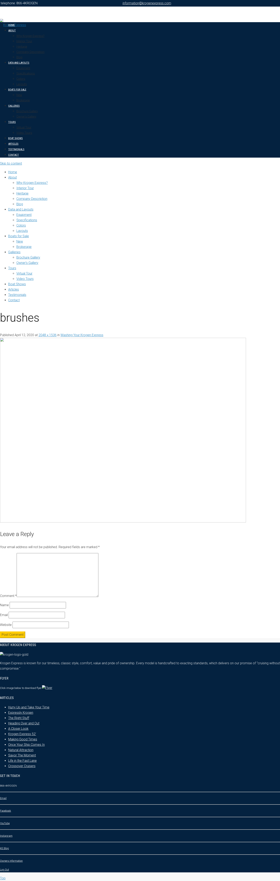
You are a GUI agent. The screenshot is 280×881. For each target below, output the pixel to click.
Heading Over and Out (23, 723)
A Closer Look (18, 729)
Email (4, 615)
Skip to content (11, 163)
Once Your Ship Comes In (26, 745)
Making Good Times (22, 739)
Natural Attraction (20, 750)
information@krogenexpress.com (147, 3)
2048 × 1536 (48, 335)
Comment (8, 596)
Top (3, 878)
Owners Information (11, 860)
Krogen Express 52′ (22, 734)
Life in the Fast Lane (22, 761)
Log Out (4, 869)
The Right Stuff (18, 718)
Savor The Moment (22, 755)
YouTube (5, 823)
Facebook (5, 810)
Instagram (6, 835)
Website (6, 625)
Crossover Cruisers (21, 766)
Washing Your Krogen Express (81, 335)
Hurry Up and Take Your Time (28, 707)
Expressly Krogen (20, 713)
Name (4, 605)
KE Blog (4, 848)
